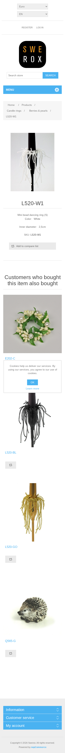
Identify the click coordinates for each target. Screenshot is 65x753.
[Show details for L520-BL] (32, 418)
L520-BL (10, 452)
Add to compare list (27, 246)
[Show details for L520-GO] (32, 512)
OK (32, 382)
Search (50, 75)
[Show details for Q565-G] (32, 606)
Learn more (32, 388)
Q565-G (10, 641)
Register (27, 27)
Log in (40, 27)
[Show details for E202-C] (32, 324)
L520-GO (11, 547)
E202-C (10, 358)
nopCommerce (38, 747)
